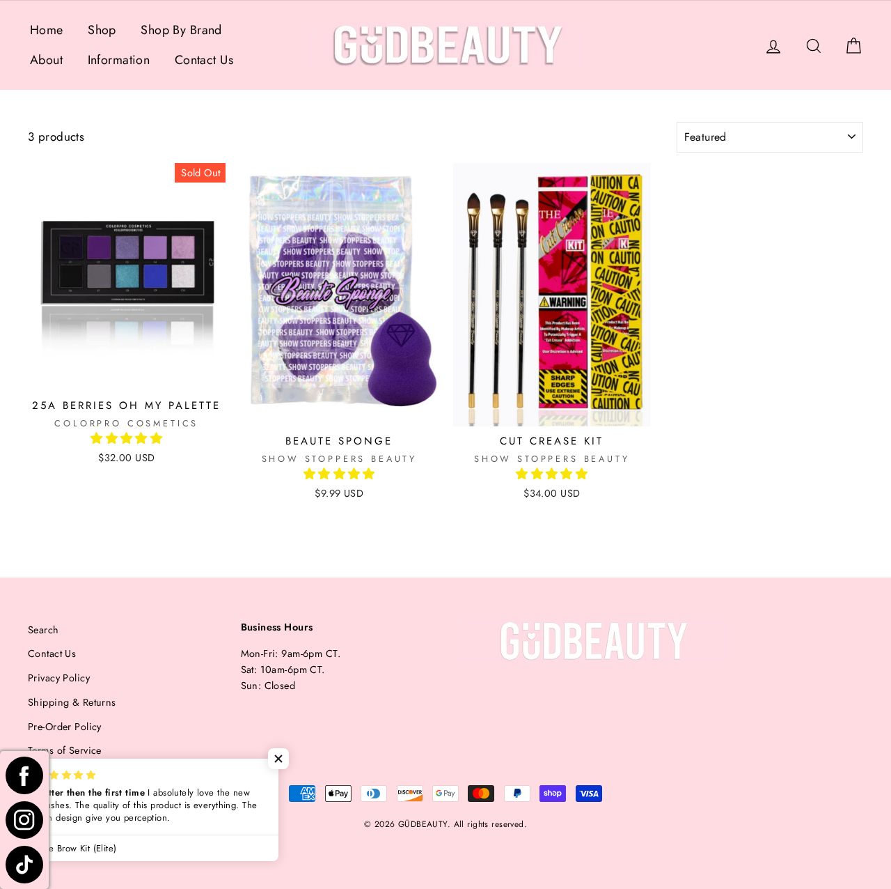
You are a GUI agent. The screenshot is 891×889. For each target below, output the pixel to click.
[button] (126, 438)
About (46, 60)
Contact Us (204, 60)
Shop (102, 30)
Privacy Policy (59, 678)
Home (46, 30)
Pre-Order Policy (65, 727)
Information (119, 60)
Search (43, 630)
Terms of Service (65, 750)
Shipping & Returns (72, 702)
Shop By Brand (181, 30)
